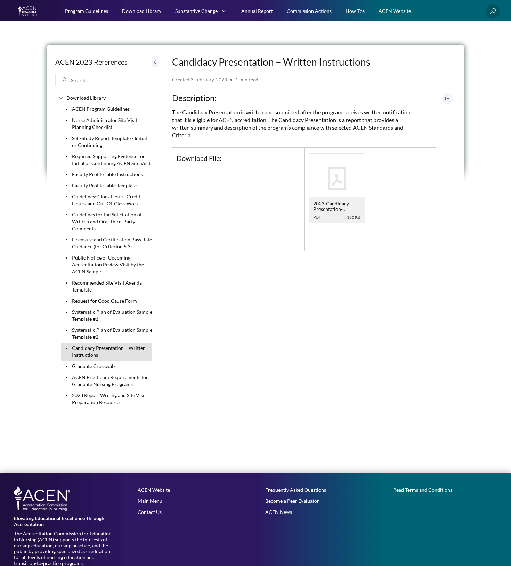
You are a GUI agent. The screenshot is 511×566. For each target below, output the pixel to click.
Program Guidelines (86, 11)
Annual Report (257, 11)
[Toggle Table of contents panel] (447, 98)
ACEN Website (395, 11)
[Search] (493, 11)
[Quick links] (28, 11)
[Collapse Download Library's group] (60, 98)
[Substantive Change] (223, 11)
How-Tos (355, 11)
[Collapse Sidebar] (155, 243)
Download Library (141, 11)
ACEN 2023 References (91, 62)
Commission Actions (309, 11)
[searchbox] (102, 80)
